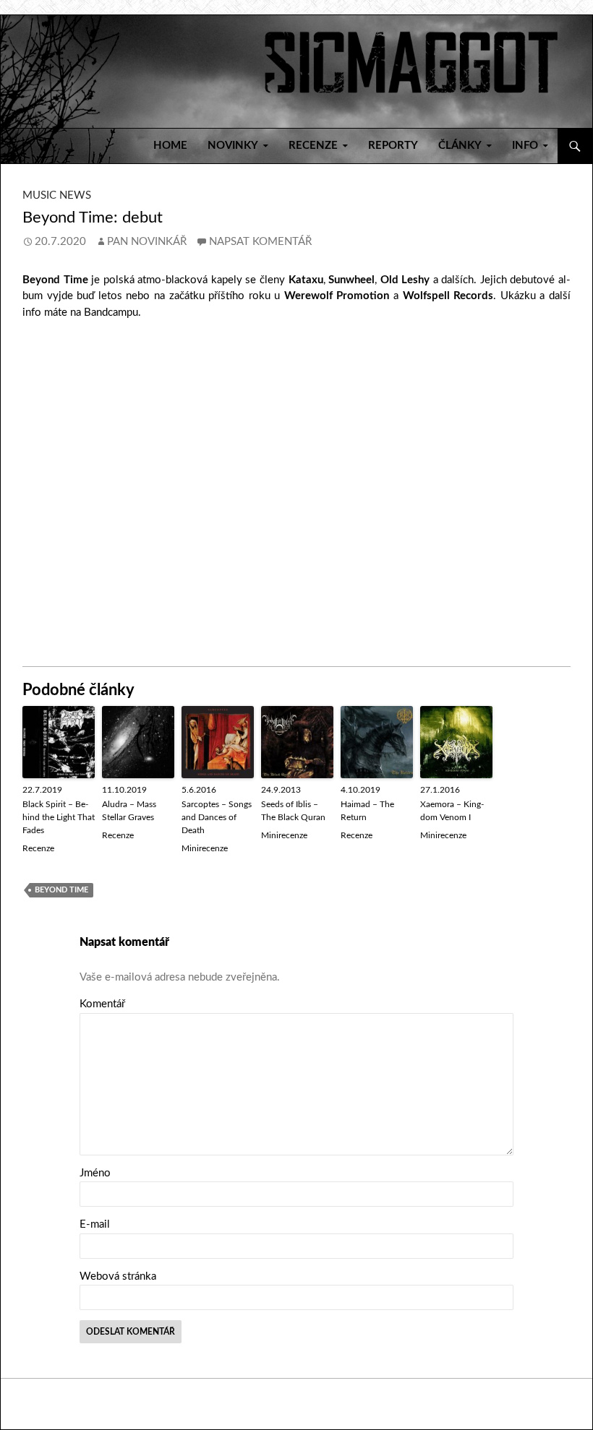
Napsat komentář (260, 241)
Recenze (38, 848)
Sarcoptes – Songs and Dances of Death (217, 817)
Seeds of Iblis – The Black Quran (293, 811)
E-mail (95, 1224)
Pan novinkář (147, 241)
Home (170, 145)
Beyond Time (61, 890)
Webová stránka (118, 1276)
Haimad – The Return (367, 811)
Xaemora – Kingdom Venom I (452, 811)
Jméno (95, 1173)
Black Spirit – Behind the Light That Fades (58, 817)
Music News (56, 195)
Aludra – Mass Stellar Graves (129, 811)
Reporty (393, 145)
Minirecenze (205, 848)
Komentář (102, 1004)
